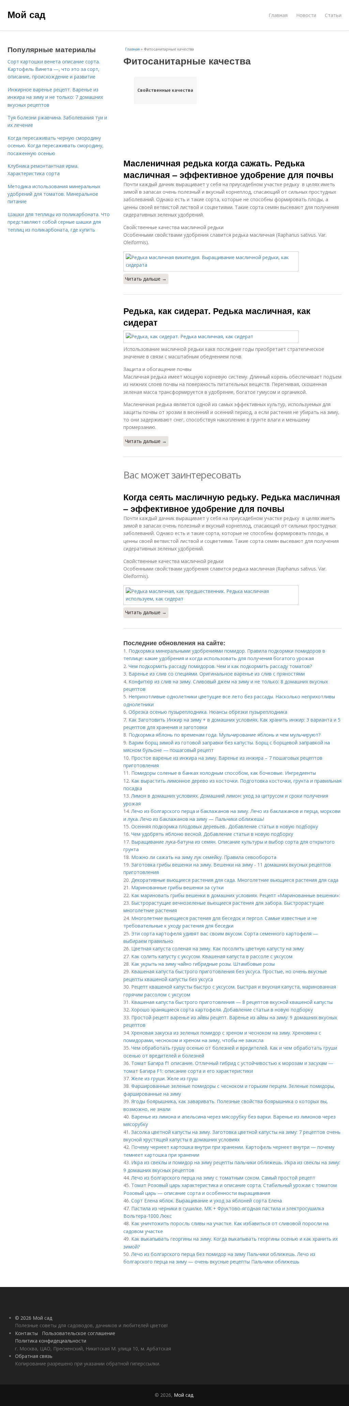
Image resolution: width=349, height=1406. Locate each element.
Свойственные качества (165, 90)
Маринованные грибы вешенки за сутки (177, 887)
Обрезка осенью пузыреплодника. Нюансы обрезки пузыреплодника (207, 712)
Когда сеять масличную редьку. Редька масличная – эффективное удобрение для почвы (231, 503)
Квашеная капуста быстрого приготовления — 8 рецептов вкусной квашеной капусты (232, 1002)
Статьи (333, 15)
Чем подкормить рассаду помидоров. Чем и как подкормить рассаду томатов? (220, 666)
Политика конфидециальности (50, 1340)
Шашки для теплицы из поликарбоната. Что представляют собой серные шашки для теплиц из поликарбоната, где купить (58, 222)
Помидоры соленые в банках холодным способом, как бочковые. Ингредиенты (223, 773)
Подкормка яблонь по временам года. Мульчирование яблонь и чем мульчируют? (224, 734)
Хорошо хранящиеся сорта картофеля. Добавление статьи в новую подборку (222, 1009)
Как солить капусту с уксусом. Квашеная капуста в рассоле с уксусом (211, 956)
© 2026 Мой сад (33, 1318)
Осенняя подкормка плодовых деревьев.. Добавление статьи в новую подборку (224, 826)
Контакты (26, 1333)
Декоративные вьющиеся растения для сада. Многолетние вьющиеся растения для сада (234, 880)
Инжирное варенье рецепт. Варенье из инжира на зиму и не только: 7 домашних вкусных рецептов (55, 97)
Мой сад (26, 14)
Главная (278, 15)
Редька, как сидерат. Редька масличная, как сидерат (216, 316)
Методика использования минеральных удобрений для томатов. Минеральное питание (53, 194)
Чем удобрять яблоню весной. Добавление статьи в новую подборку (212, 834)
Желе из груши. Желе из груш (164, 1078)
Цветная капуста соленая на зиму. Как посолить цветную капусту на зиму (217, 948)
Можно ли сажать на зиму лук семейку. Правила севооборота (203, 857)
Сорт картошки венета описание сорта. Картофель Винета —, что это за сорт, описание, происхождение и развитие (53, 69)
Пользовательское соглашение (78, 1333)
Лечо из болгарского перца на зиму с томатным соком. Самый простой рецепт (223, 1177)
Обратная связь (33, 1356)
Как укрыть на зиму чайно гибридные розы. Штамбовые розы (203, 964)
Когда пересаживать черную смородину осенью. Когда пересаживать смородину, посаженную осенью (55, 146)
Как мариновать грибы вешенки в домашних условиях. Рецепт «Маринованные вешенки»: (235, 895)
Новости (306, 15)
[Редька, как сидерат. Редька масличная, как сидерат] (232, 336)
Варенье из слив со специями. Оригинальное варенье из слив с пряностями (216, 673)
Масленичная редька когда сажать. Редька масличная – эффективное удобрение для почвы (228, 169)
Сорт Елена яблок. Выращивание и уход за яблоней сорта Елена (206, 1200)
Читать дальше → (146, 279)
